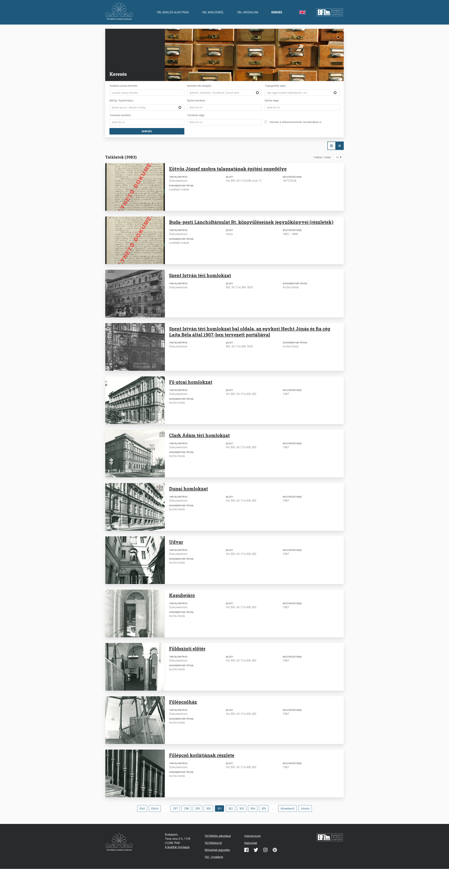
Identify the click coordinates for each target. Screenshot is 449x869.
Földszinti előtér (187, 649)
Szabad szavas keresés (123, 85)
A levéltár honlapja (177, 847)
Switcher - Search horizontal (331, 146)
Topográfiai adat (275, 85)
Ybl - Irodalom (214, 857)
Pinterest (275, 849)
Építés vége (272, 100)
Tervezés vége (195, 115)
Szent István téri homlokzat (200, 275)
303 (242, 808)
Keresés (276, 12)
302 (231, 808)
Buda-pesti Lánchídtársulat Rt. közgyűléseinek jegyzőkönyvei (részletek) (251, 222)
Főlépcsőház (183, 702)
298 (187, 808)
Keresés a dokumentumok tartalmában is (295, 122)
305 (264, 808)
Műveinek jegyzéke (217, 850)
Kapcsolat (250, 843)
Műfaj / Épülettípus (121, 100)
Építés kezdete (196, 100)
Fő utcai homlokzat (190, 382)
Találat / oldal (322, 157)
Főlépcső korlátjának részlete (201, 755)
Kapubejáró (182, 595)
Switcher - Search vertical (339, 146)
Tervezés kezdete (120, 115)
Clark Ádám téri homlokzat (199, 435)
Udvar (176, 542)
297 (176, 808)
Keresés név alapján (199, 85)
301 (220, 809)
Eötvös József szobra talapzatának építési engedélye (228, 169)
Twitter (256, 849)
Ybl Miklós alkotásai (173, 12)
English (302, 12)
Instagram (265, 849)
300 (209, 808)
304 (253, 808)
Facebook (246, 849)
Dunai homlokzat (188, 489)
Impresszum (252, 836)
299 (198, 808)
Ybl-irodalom (247, 12)
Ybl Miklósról (213, 12)
